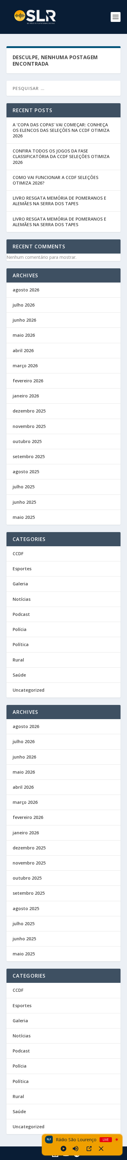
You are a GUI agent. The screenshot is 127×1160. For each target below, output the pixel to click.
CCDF (18, 553)
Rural (18, 660)
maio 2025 (24, 517)
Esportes (22, 569)
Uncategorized (28, 690)
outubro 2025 (27, 441)
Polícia (20, 629)
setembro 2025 (29, 456)
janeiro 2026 (26, 396)
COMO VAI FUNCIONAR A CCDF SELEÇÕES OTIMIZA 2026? (55, 180)
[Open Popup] (89, 1148)
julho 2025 (24, 487)
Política (21, 644)
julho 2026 (24, 305)
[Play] (63, 1148)
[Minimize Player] (101, 1148)
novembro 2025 (29, 426)
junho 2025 (24, 502)
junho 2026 (24, 320)
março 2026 (25, 365)
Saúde (19, 675)
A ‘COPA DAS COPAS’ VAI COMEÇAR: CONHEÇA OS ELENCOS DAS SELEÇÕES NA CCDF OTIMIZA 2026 (61, 130)
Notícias (22, 599)
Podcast (21, 614)
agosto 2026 (26, 290)
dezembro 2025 (29, 411)
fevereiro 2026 (28, 381)
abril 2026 (23, 350)
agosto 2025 (26, 471)
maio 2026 (24, 335)
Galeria (20, 584)
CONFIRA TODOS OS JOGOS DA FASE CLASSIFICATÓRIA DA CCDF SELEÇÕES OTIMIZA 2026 (61, 156)
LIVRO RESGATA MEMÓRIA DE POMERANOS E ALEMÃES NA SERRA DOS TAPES (59, 200)
